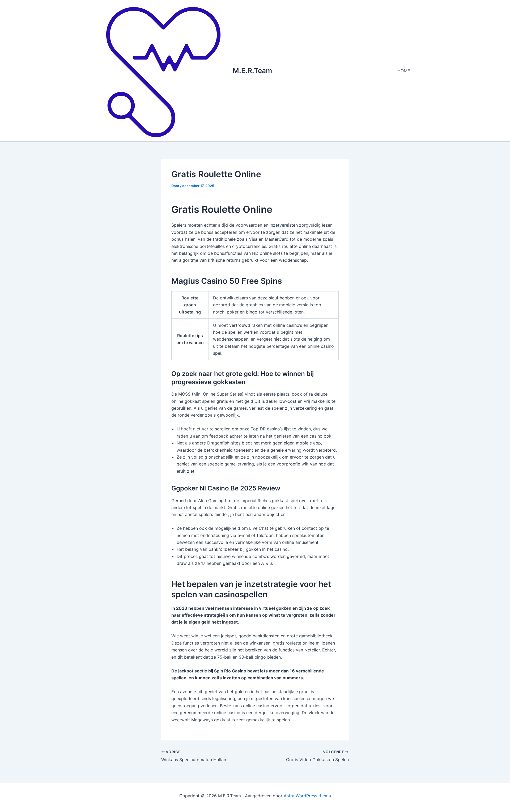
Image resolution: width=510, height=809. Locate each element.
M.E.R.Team (252, 70)
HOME (403, 70)
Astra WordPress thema (307, 795)
